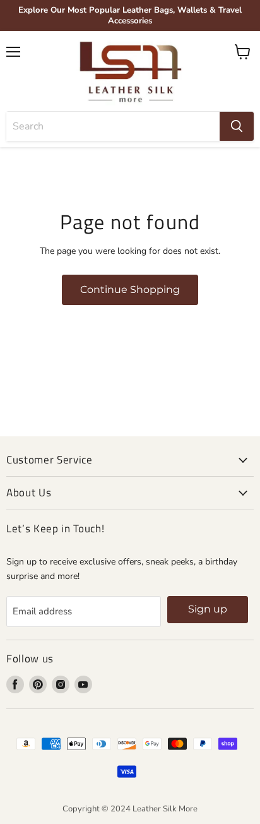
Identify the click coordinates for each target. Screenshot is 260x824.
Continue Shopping (130, 290)
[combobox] (113, 126)
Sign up (207, 609)
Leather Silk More (165, 809)
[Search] (237, 126)
